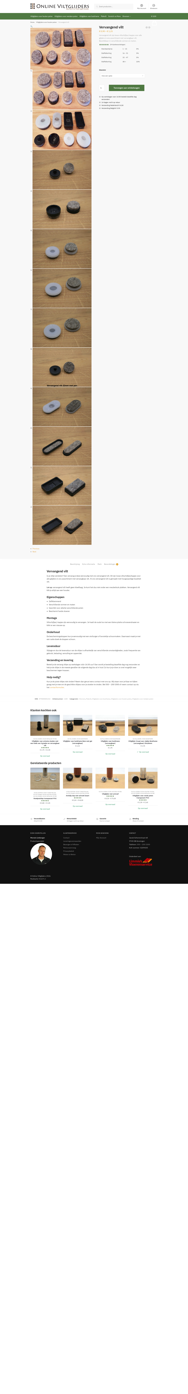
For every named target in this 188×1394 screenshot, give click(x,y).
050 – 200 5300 (143, 844)
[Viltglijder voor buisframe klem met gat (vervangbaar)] (77, 725)
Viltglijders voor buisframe (101, 699)
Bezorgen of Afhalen (71, 844)
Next (34, 552)
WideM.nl (42, 879)
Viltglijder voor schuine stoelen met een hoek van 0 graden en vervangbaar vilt (45, 743)
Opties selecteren (45, 758)
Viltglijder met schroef (110, 794)
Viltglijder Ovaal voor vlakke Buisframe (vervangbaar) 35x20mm (142, 742)
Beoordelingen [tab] (109, 564)
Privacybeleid (68, 851)
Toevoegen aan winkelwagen (127, 88)
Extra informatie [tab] (88, 564)
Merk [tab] (100, 564)
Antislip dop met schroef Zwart (77, 796)
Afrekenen (153, 8)
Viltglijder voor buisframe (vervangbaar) (110, 742)
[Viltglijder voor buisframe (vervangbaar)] (110, 725)
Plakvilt (88, 699)
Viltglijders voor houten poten (46, 22)
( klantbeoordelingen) (117, 45)
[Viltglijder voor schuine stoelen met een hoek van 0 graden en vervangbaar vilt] (45, 725)
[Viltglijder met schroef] (110, 778)
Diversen (82, 699)
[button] (31, 26)
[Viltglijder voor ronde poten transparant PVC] (143, 778)
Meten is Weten (69, 854)
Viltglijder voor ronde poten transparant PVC (143, 797)
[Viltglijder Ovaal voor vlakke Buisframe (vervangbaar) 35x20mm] (143, 725)
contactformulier (57, 687)
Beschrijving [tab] (75, 564)
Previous (36, 548)
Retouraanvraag (69, 848)
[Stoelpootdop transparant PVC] (45, 779)
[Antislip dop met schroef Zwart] (77, 778)
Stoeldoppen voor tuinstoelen (45, 793)
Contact (66, 838)
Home (32, 22)
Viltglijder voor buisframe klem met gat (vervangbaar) (77, 742)
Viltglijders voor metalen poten (142, 699)
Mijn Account (141, 8)
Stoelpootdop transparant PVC (45, 798)
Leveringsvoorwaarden (72, 841)
